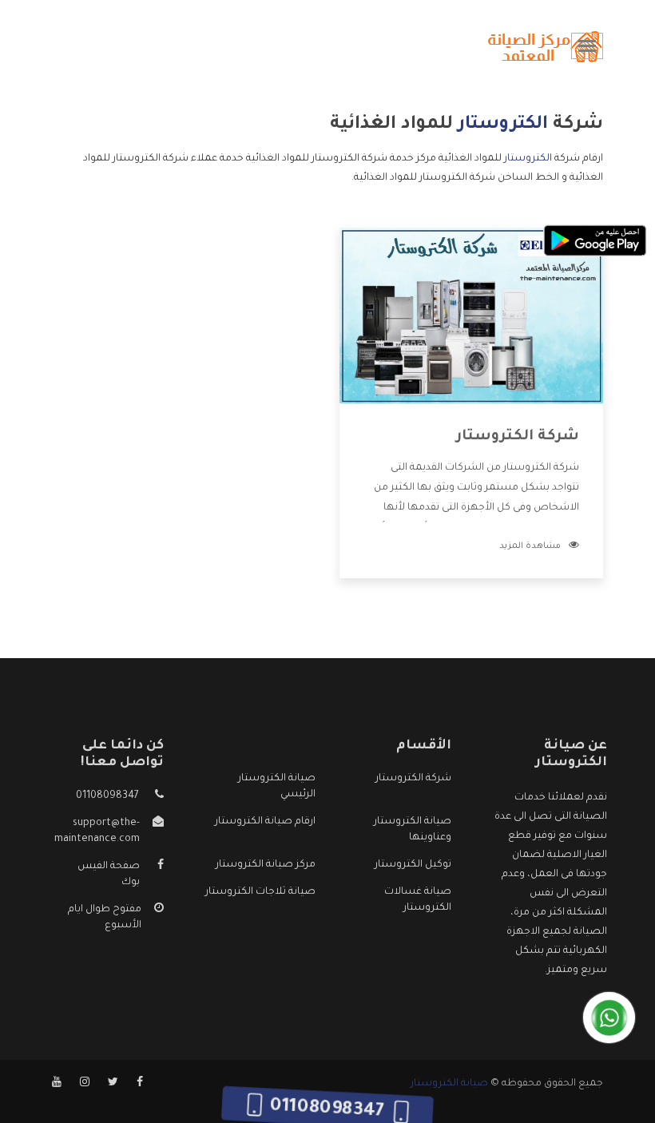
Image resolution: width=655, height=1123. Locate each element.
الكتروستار (528, 159)
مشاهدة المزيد (530, 546)
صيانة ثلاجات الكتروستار (260, 892)
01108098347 (107, 796)
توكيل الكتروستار (413, 865)
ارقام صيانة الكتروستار (265, 821)
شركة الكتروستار (517, 437)
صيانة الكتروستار (449, 1083)
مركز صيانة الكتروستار (266, 865)
